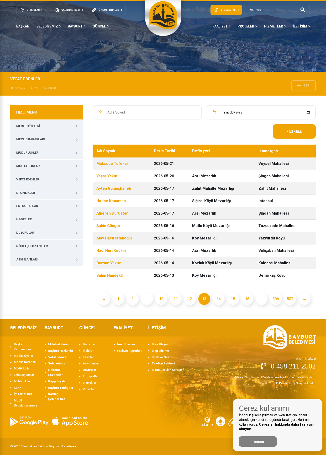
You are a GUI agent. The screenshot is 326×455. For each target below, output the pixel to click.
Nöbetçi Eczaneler (32, 246)
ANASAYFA (21, 87)
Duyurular (25, 232)
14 (218, 299)
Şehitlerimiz (56, 363)
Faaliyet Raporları (129, 350)
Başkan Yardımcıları (22, 346)
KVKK (17, 388)
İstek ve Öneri (161, 357)
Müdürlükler (27, 152)
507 (290, 299)
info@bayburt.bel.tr (296, 383)
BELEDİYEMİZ (47, 26)
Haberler (24, 219)
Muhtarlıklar (28, 166)
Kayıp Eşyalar (57, 381)
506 (276, 299)
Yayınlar (88, 357)
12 (190, 299)
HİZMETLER (273, 26)
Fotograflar (27, 206)
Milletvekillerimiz (60, 344)
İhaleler (88, 350)
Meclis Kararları (30, 139)
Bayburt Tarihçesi (60, 388)
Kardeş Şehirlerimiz (56, 396)
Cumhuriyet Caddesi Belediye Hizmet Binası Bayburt (275, 377)
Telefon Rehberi (163, 363)
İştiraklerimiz (23, 394)
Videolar (89, 389)
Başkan (22, 26)
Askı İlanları (27, 259)
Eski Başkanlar (24, 375)
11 (176, 299)
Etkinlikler (25, 193)
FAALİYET (220, 26)
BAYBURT (75, 26)
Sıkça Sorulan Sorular (167, 370)
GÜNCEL (99, 26)
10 (161, 299)
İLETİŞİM (300, 26)
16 (247, 299)
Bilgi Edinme (160, 350)
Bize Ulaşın (160, 344)
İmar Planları (126, 344)
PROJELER (245, 26)
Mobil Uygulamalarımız (25, 403)
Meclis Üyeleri (28, 126)
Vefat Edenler (45, 87)
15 (233, 299)
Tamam (258, 441)
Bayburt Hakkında (60, 350)
